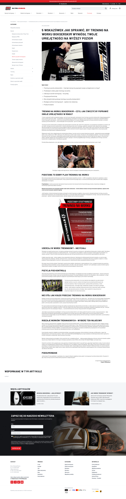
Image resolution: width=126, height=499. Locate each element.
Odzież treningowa (25, 13)
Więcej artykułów (20, 389)
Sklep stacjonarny (42, 470)
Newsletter (40, 474)
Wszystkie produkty (69, 474)
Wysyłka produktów (96, 468)
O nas (39, 464)
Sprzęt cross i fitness (17, 65)
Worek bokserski (104, 117)
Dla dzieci (50, 13)
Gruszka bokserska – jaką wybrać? (49, 393)
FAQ (38, 468)
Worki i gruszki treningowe (22, 21)
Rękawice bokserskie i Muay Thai (20, 34)
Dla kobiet (38, 13)
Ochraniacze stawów (17, 45)
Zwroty (93, 470)
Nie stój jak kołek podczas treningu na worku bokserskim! (62, 99)
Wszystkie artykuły (15, 27)
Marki (72, 13)
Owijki (13, 53)
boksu (61, 117)
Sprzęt (12, 31)
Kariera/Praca (95, 476)
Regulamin (94, 466)
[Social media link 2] (15, 482)
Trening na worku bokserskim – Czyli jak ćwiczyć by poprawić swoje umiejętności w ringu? (72, 88)
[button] (119, 8)
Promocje (89, 13)
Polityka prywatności (96, 474)
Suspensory (15, 51)
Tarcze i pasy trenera (17, 59)
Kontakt (39, 466)
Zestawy (99, 13)
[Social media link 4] (22, 482)
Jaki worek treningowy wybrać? (102, 393)
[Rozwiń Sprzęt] (32, 30)
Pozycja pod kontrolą (50, 96)
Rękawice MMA (15, 36)
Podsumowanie (49, 104)
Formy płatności (95, 464)
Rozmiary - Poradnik (96, 478)
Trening (12, 71)
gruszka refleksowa (88, 338)
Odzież (12, 68)
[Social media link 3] (18, 482)
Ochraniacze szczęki (17, 39)
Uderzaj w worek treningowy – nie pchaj (56, 93)
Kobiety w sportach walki (16, 78)
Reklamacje (94, 472)
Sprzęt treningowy (9, 13)
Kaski (13, 48)
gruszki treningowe (75, 332)
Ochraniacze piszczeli (17, 42)
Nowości (80, 13)
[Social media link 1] (11, 482)
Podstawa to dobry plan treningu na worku (57, 91)
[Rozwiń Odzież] (32, 68)
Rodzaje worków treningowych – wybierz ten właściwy (61, 102)
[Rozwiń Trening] (32, 71)
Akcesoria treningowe (17, 62)
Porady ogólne (14, 84)
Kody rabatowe (41, 476)
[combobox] (87, 8)
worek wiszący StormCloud (52, 326)
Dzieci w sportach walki (16, 81)
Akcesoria (61, 13)
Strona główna (13, 21)
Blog (39, 472)
